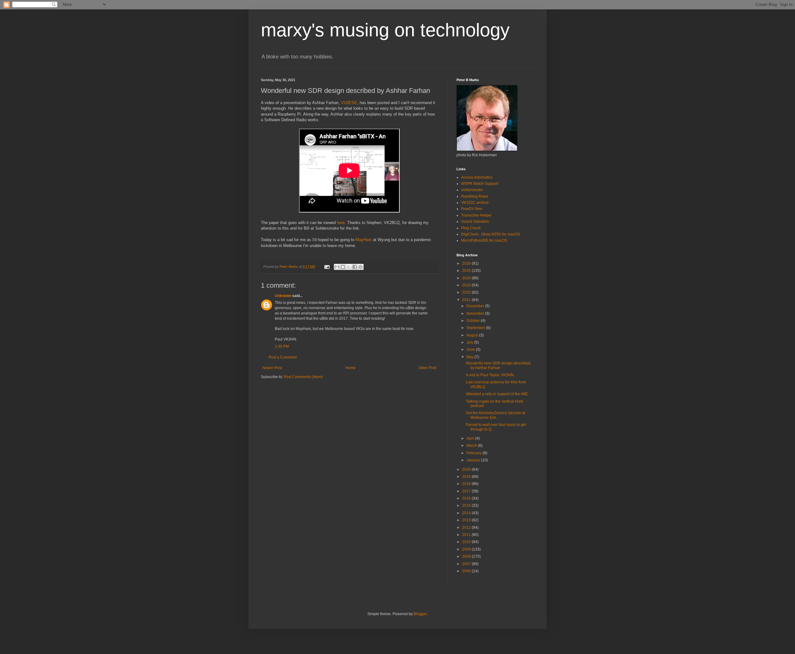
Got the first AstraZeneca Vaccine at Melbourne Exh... (495, 415)
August (472, 335)
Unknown (283, 296)
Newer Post (272, 368)
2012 (467, 527)
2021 (467, 300)
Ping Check (471, 228)
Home (350, 368)
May (470, 357)
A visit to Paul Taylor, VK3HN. (490, 375)
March (472, 445)
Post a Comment (283, 357)
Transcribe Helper (476, 215)
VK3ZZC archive (475, 202)
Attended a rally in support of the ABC (497, 394)
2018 (467, 484)
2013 (467, 520)
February (474, 453)
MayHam (364, 239)
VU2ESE (349, 102)
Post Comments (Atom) (303, 377)
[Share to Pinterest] (360, 267)
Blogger (420, 614)
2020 (467, 469)
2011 (467, 535)
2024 (467, 278)
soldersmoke (472, 190)
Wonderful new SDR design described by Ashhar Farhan (498, 365)
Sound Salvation (475, 221)
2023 (467, 285)
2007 (467, 564)
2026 (467, 263)
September (476, 328)
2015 (467, 505)
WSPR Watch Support (479, 183)
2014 (467, 513)
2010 (467, 542)
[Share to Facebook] (355, 267)
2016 (467, 498)
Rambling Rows (474, 196)
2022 (467, 292)
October (473, 320)
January (473, 460)
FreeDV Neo (471, 209)
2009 (467, 549)
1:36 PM (282, 346)
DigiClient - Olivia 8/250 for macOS (490, 234)
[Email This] (337, 267)
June (471, 349)
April (470, 438)
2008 (467, 556)
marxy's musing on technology (385, 30)
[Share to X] (349, 267)
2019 (467, 476)
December (475, 306)
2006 (467, 571)
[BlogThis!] (343, 267)
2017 (467, 491)
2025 (467, 270)
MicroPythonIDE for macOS (484, 240)
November (475, 313)
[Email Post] (327, 266)
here (341, 222)
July (470, 342)
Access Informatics (477, 177)
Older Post (427, 368)
